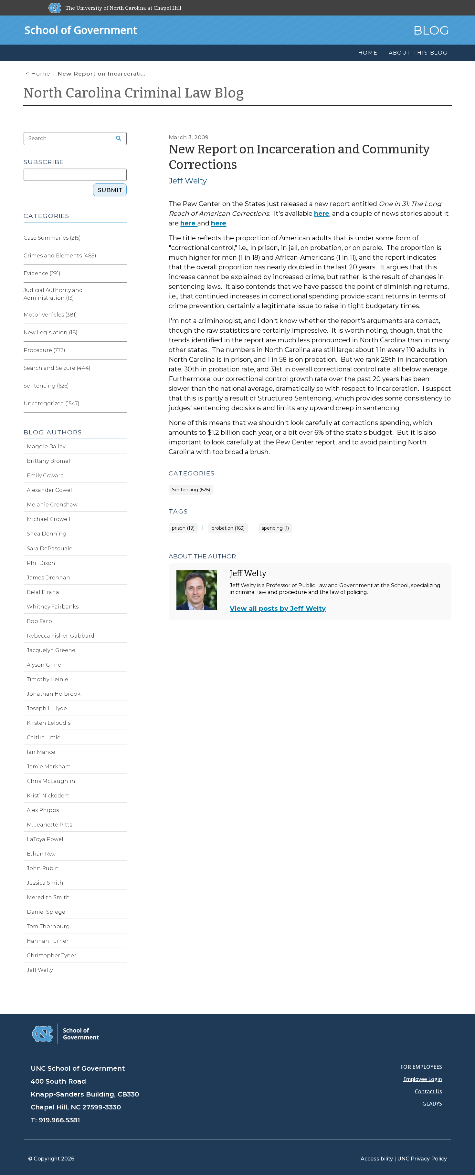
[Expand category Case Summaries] (121, 238)
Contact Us (428, 1091)
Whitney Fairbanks (53, 607)
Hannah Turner (48, 941)
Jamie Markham (49, 767)
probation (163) (228, 528)
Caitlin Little (43, 737)
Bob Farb (39, 621)
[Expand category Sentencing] (121, 386)
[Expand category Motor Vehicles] (121, 315)
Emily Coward (45, 476)
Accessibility (377, 1159)
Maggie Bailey (46, 446)
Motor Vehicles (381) (50, 315)
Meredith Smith (48, 897)
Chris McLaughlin (51, 781)
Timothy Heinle (47, 679)
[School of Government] (65, 1033)
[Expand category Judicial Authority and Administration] (121, 294)
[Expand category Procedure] (121, 350)
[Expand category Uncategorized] (121, 403)
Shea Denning (47, 534)
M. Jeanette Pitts (49, 825)
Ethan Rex (41, 854)
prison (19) (183, 528)
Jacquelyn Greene (51, 650)
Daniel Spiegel (47, 912)
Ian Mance (41, 752)
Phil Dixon (41, 563)
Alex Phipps (43, 810)
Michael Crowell (48, 519)
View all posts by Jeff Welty (278, 608)
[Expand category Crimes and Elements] (121, 256)
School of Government (81, 30)
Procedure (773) (44, 350)
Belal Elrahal (44, 592)
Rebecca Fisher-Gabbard (60, 636)
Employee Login (422, 1079)
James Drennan (48, 578)
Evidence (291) (42, 273)
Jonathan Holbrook (53, 694)
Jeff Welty (188, 180)
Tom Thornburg (48, 926)
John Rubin (43, 868)
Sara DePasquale (49, 549)
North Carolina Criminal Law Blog (133, 93)
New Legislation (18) (51, 332)
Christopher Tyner (51, 955)
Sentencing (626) (191, 490)
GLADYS (432, 1103)
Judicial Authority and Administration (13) (53, 294)
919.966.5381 (59, 1120)
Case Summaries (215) (52, 238)
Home (40, 73)
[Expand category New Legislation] (121, 332)
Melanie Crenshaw (52, 505)
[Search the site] (116, 138)
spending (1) (275, 528)
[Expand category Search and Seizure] (121, 368)
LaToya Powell (46, 839)
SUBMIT (110, 190)
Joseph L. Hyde (47, 708)
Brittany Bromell (49, 461)
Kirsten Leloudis (48, 723)
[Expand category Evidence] (121, 273)
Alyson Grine (44, 665)
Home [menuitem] (368, 53)
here (321, 213)
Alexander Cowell (50, 490)
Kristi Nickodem (48, 796)
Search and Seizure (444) (57, 368)
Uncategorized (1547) (51, 403)
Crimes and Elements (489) (60, 256)
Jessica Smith (45, 883)
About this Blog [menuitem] (418, 53)
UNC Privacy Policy (422, 1159)
